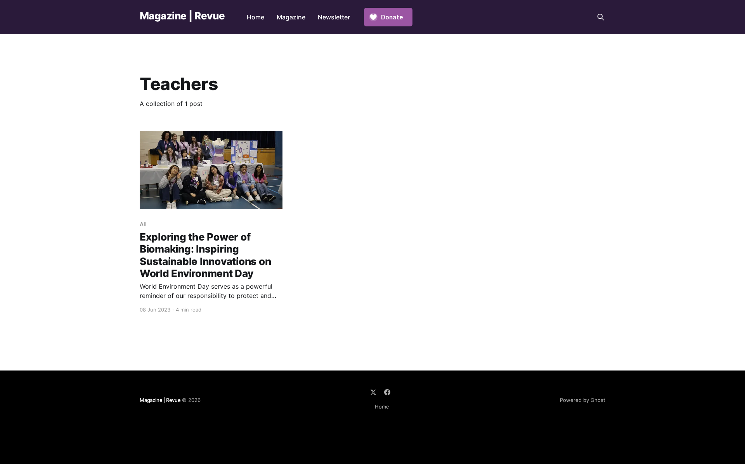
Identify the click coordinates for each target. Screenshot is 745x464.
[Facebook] (387, 392)
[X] (373, 392)
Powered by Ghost (582, 400)
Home (255, 17)
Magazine (291, 17)
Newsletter (334, 17)
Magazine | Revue (182, 16)
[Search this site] (600, 17)
